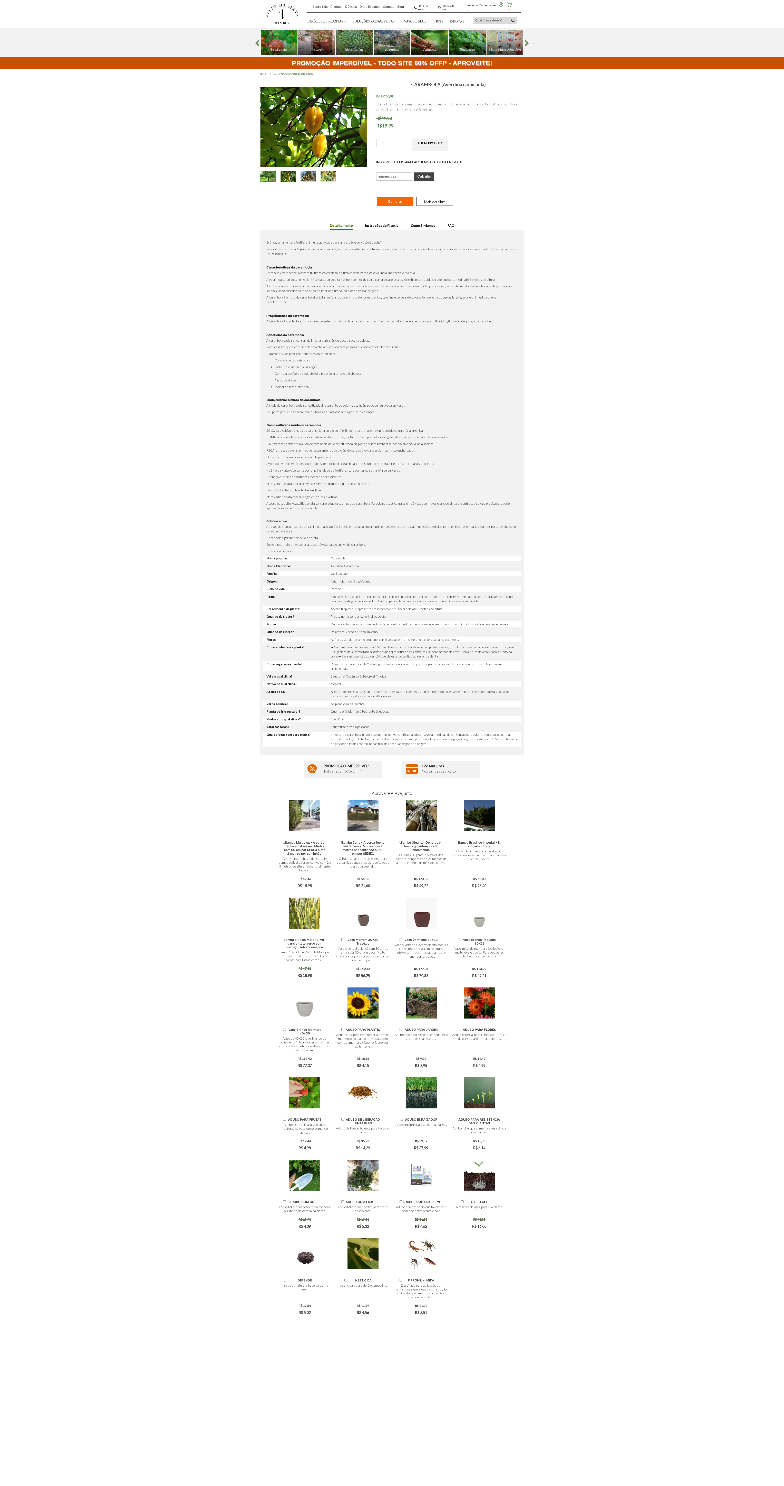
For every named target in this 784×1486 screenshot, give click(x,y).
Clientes (336, 7)
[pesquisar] (513, 20)
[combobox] (491, 20)
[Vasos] (316, 42)
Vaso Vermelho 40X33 (421, 940)
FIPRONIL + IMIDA (421, 1280)
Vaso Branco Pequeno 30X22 (479, 941)
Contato (388, 7)
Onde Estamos (370, 7)
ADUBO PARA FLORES (479, 1030)
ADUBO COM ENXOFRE (363, 1202)
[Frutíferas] (279, 42)
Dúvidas (351, 7)
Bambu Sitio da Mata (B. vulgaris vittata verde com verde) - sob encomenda (305, 943)
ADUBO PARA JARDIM (421, 1030)
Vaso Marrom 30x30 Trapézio (362, 941)
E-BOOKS (457, 21)
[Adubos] (429, 42)
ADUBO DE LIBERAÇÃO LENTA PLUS (363, 1121)
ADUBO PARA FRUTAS (305, 1119)
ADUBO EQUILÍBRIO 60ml (421, 1202)
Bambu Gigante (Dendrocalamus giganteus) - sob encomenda (421, 846)
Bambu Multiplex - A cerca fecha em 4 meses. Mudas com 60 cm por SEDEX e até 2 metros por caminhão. (304, 848)
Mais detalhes (434, 202)
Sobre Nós (320, 7)
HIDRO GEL (479, 1202)
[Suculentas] (354, 42)
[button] (270, 176)
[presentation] (257, 43)
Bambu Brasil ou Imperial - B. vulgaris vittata (479, 844)
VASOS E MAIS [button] (415, 21)
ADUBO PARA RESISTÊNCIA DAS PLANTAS (479, 1121)
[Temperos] (467, 42)
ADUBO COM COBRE (304, 1202)
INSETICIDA (363, 1280)
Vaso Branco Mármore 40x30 (304, 1031)
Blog (400, 7)
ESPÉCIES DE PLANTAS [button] (325, 21)
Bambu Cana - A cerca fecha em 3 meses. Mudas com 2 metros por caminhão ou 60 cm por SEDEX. (363, 848)
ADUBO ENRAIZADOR (421, 1119)
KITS (439, 21)
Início (263, 73)
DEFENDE (305, 1280)
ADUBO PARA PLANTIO (363, 1030)
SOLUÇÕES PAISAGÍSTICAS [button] (374, 21)
